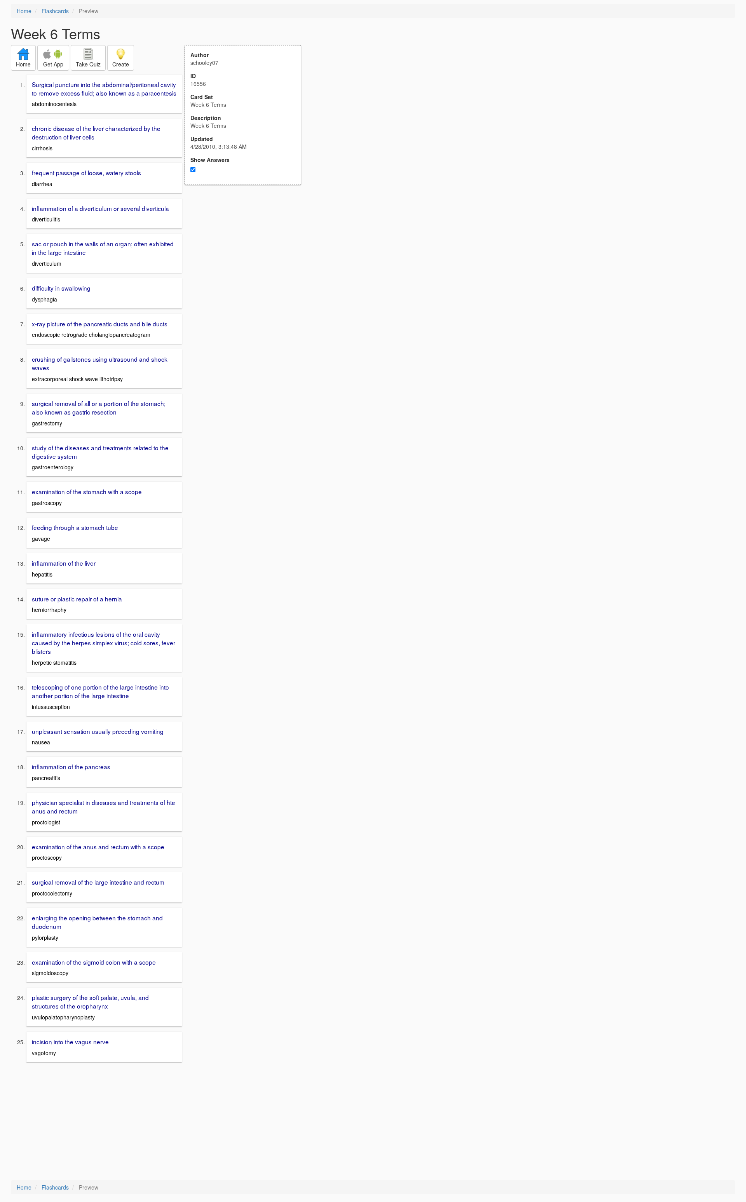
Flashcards (55, 11)
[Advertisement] (247, 261)
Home (24, 11)
